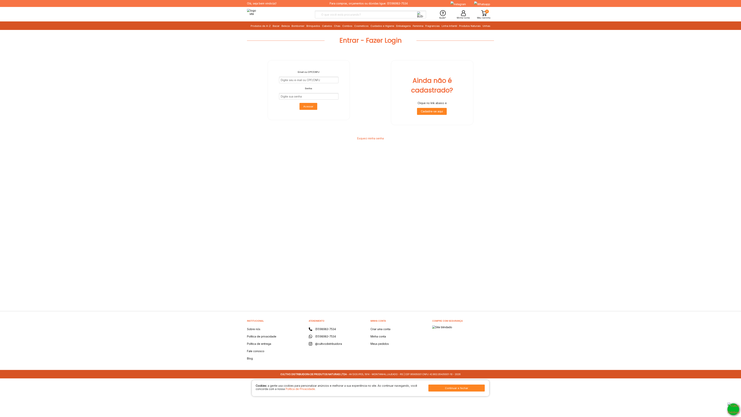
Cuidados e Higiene (382, 25)
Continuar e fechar (456, 388)
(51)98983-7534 (397, 3)
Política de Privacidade (300, 389)
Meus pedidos (379, 343)
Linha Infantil (449, 25)
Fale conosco (255, 351)
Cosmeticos (361, 25)
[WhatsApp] (733, 409)
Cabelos (327, 25)
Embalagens (403, 25)
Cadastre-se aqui (432, 111)
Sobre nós (253, 329)
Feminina (418, 25)
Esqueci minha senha (370, 138)
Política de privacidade (261, 336)
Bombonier (298, 25)
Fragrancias (432, 25)
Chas (337, 25)
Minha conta (378, 336)
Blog (250, 358)
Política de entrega (259, 343)
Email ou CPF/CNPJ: (309, 72)
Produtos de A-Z (261, 25)
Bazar (276, 25)
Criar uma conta (380, 329)
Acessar (308, 106)
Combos (347, 25)
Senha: (308, 88)
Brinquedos (313, 25)
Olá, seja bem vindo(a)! (262, 3)
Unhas (486, 25)
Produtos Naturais (470, 25)
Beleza (286, 25)
